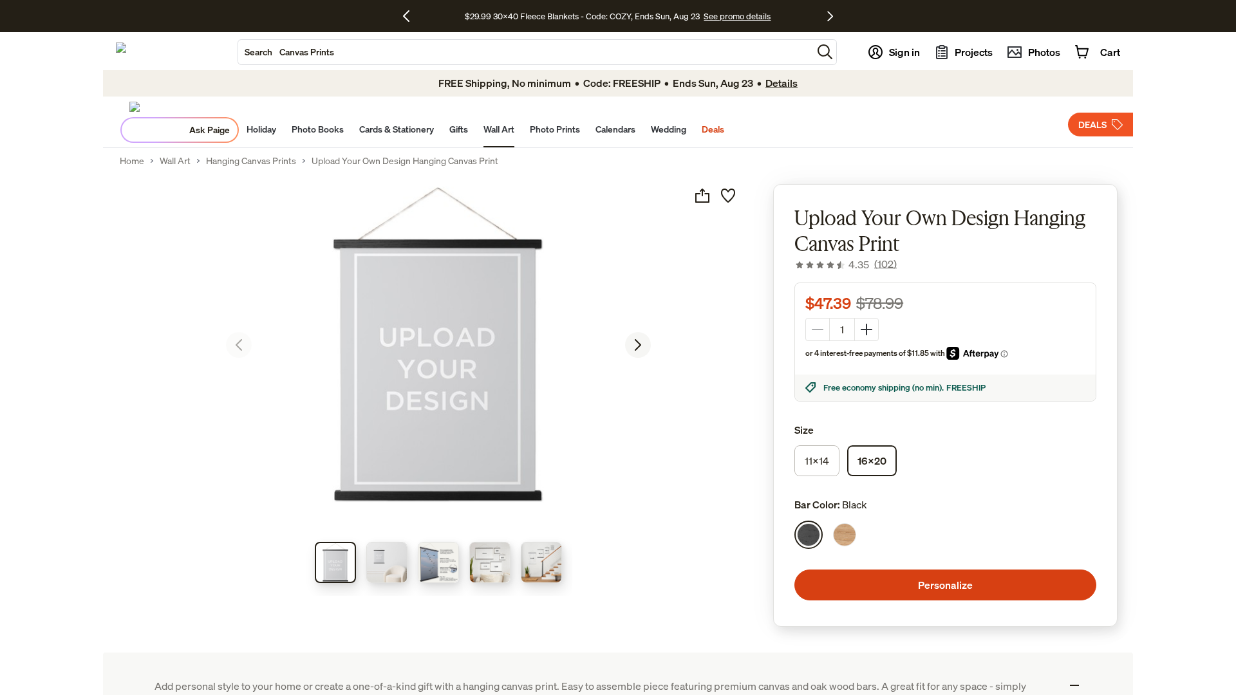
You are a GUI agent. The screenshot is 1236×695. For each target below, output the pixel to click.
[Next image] (638, 345)
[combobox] (525, 52)
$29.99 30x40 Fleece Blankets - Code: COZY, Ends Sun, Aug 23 (584, 16)
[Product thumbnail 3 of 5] (438, 562)
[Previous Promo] (411, 16)
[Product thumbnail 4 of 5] (489, 562)
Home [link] (132, 160)
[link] (845, 264)
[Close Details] (1074, 685)
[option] (808, 535)
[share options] (702, 195)
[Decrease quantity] (817, 329)
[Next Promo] (830, 16)
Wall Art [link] (175, 160)
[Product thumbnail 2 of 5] (386, 562)
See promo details (737, 16)
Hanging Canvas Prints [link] (251, 160)
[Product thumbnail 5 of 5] (541, 562)
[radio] (816, 460)
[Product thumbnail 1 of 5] (335, 562)
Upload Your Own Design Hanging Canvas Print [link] (405, 160)
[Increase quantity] (866, 329)
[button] (825, 52)
